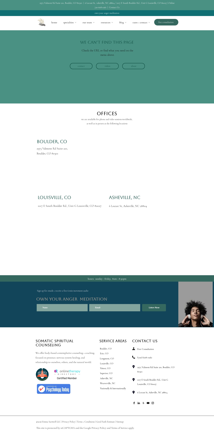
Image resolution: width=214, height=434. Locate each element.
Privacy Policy (68, 421)
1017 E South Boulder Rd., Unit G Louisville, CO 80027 (142, 3)
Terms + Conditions (85, 421)
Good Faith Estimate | (106, 421)
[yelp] (143, 403)
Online (171, 3)
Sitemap (120, 421)
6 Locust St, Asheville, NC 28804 (100, 3)
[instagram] (152, 403)
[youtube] (148, 403)
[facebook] (134, 403)
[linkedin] (138, 403)
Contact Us (114, 7)
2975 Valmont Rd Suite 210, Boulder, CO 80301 (61, 3)
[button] (69, 22)
